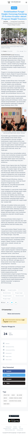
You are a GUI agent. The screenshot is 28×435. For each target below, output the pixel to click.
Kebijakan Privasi (7, 428)
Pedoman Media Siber (10, 430)
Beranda (6, 21)
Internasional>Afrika (10, 350)
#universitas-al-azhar (15, 400)
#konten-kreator (7, 293)
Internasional (8, 353)
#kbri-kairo (7, 403)
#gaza (13, 395)
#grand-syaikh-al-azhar (15, 398)
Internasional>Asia (9, 346)
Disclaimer (15, 428)
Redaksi (5, 51)
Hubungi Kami (20, 430)
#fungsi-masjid (18, 293)
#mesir (5, 398)
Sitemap (21, 428)
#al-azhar (19, 395)
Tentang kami (9, 427)
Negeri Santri (8, 356)
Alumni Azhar (8, 359)
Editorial (7, 343)
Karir (20, 427)
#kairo (5, 400)
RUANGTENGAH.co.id (7, 55)
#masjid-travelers (12, 290)
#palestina (6, 395)
